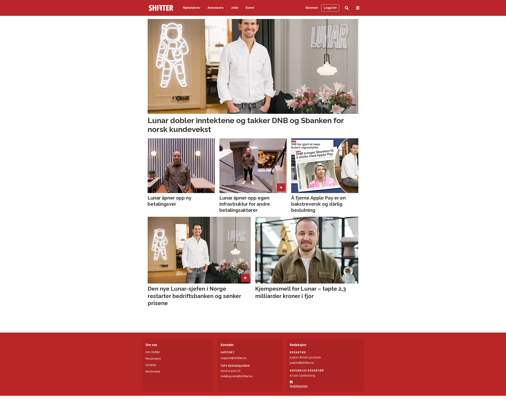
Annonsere (216, 7)
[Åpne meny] (358, 8)
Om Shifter (152, 352)
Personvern (153, 358)
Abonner (311, 7)
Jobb (234, 7)
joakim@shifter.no (302, 363)
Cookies (150, 365)
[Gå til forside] (161, 8)
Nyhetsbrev (191, 7)
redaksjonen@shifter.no (237, 376)
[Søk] (346, 8)
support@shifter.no (233, 358)
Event (250, 7)
